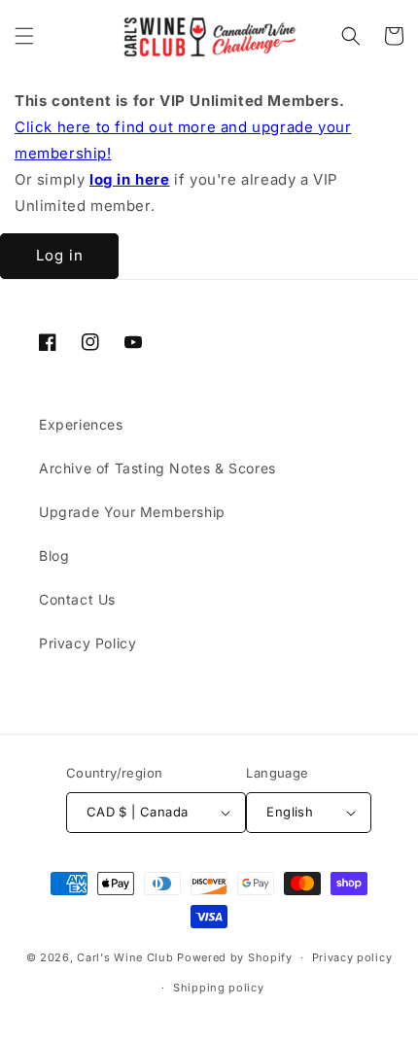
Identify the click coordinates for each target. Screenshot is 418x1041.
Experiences (81, 424)
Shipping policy (218, 987)
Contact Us (77, 599)
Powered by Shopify (235, 957)
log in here (129, 179)
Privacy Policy (87, 643)
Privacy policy (352, 957)
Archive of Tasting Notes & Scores (157, 468)
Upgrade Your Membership (132, 511)
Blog (54, 555)
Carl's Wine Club (125, 957)
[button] (24, 36)
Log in (60, 255)
